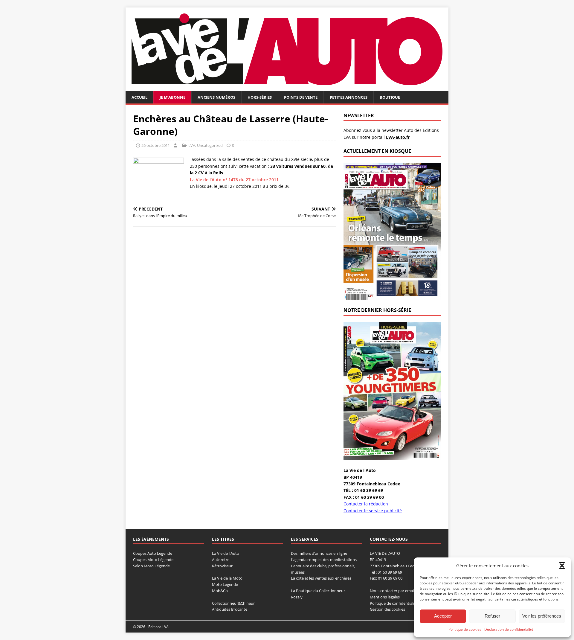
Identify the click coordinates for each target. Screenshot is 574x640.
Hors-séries (260, 97)
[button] (562, 566)
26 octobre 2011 (155, 145)
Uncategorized (210, 145)
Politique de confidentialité (394, 603)
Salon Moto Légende (151, 566)
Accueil (139, 97)
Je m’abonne (172, 97)
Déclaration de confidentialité (508, 629)
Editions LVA (158, 626)
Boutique (390, 97)
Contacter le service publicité (373, 510)
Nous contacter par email (392, 590)
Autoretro (221, 559)
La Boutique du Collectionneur (318, 590)
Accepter (443, 615)
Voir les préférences (541, 615)
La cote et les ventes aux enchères (321, 578)
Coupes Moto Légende (153, 559)
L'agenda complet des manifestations (324, 559)
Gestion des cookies (387, 609)
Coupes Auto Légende (152, 553)
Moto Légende (225, 584)
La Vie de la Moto (227, 578)
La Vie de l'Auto (225, 553)
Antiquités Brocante (229, 609)
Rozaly (297, 597)
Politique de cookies (464, 629)
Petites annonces (348, 97)
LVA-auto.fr (398, 137)
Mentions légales (385, 597)
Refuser (492, 615)
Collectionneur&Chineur (233, 603)
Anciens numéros (216, 97)
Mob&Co (220, 590)
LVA (191, 145)
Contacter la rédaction (366, 504)
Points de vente (300, 97)
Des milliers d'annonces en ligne (319, 553)
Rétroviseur (222, 566)
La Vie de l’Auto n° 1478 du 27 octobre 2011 (234, 179)
